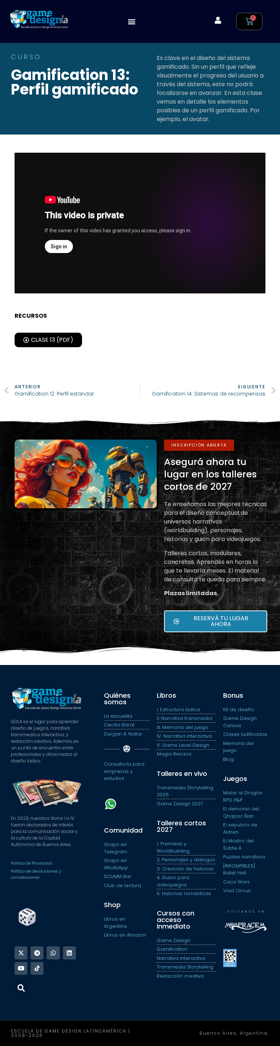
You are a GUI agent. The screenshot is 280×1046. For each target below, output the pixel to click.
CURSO (26, 56)
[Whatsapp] (53, 952)
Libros (166, 695)
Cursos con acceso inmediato (175, 920)
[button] (132, 22)
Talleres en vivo (182, 773)
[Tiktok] (37, 968)
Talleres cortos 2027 (181, 826)
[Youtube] (21, 968)
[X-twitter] (21, 952)
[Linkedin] (69, 952)
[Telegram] (37, 952)
